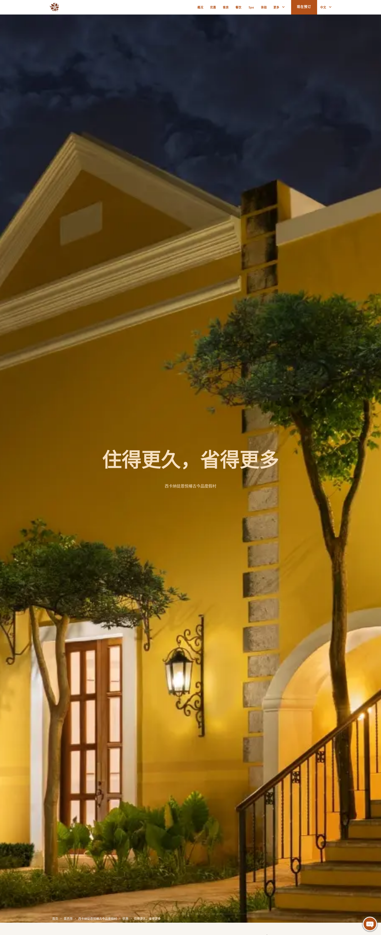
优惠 (125, 918)
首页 (55, 918)
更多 (276, 7)
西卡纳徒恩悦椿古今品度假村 (97, 918)
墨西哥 (68, 918)
